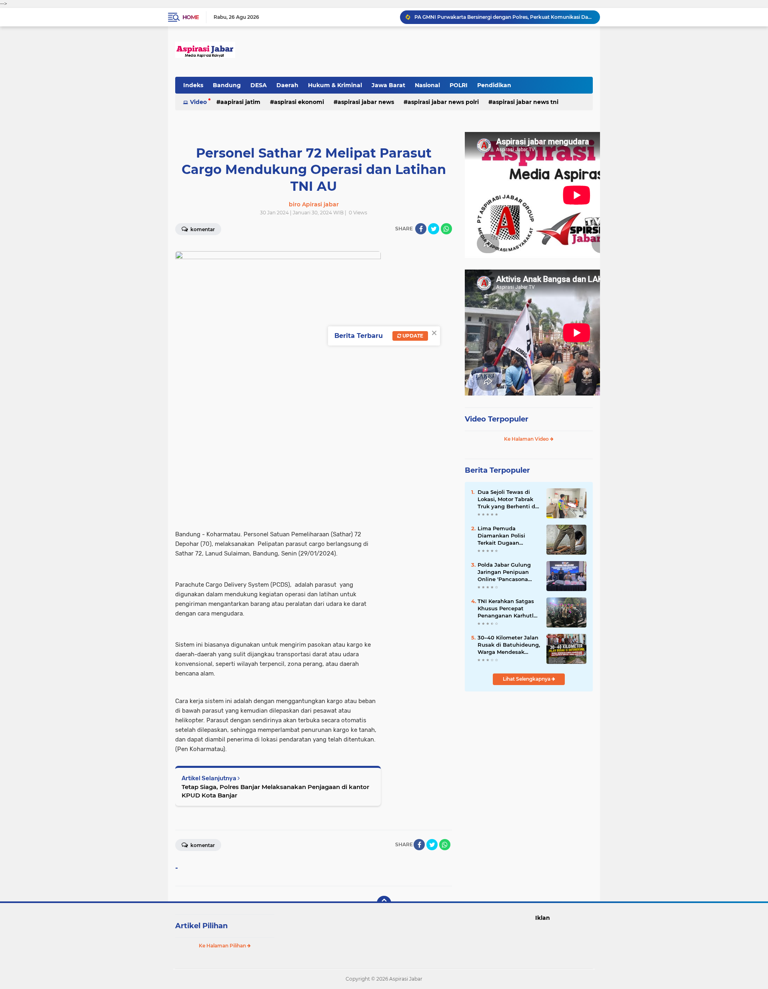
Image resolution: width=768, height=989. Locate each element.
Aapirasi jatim (240, 102)
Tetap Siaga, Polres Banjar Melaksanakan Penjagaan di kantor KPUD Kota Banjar (275, 791)
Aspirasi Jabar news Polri (443, 102)
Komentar (202, 229)
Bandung (227, 85)
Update (412, 336)
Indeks (193, 85)
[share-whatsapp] (446, 228)
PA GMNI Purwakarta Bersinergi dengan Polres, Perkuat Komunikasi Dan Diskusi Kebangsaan (503, 17)
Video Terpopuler (496, 419)
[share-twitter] (433, 228)
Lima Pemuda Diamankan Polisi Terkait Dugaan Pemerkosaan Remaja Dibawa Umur (507, 536)
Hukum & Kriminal (335, 85)
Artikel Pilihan (201, 925)
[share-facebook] (420, 228)
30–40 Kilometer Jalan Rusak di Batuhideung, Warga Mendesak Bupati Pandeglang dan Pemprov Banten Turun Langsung (509, 645)
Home (190, 17)
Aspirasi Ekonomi (299, 102)
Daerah (287, 85)
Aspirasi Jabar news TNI (525, 102)
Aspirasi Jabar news (366, 102)
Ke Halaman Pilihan (223, 946)
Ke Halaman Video (527, 439)
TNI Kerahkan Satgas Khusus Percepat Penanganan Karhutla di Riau (507, 608)
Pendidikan (494, 85)
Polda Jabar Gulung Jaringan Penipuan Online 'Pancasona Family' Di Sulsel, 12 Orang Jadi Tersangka (507, 572)
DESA (258, 85)
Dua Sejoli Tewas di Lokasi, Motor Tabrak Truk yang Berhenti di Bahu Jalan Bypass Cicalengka (507, 499)
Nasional (427, 85)
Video (198, 102)
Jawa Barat (388, 85)
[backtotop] (384, 903)
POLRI (459, 85)
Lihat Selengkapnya (527, 679)
